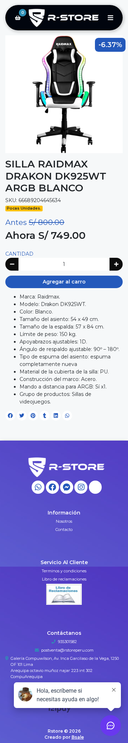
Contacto (64, 529)
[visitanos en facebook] (52, 487)
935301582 (67, 641)
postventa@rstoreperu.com (67, 650)
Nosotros (64, 521)
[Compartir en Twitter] (22, 416)
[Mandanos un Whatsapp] (38, 487)
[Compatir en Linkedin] (56, 416)
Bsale (77, 737)
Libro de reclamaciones (64, 579)
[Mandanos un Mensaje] (66, 487)
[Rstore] (64, 17)
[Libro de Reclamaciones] (64, 593)
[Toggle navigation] (110, 17)
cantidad (19, 254)
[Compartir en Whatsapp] (67, 416)
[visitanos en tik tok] (95, 487)
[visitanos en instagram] (80, 487)
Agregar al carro (64, 281)
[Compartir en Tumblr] (44, 416)
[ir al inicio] (66, 467)
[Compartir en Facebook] (10, 416)
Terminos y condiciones (64, 570)
